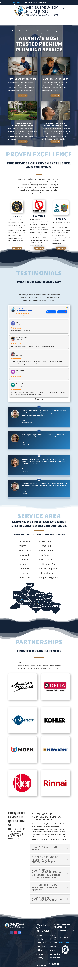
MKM (17, 322)
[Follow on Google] (19, 932)
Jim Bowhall (20, 353)
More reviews (39, 399)
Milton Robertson (22, 384)
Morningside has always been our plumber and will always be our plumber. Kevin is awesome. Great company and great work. (36, 363)
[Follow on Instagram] (15, 932)
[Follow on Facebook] (11, 932)
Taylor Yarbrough (21, 338)
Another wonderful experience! (20, 330)
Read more (22, 96)
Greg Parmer (20, 371)
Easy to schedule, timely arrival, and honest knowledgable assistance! (32, 346)
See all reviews (51, 312)
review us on (61, 312)
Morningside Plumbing (24, 311)
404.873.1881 (17, 3)
